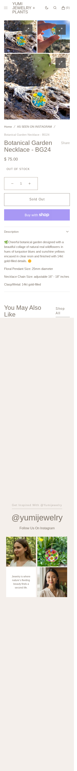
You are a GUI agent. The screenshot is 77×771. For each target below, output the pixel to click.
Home (8, 126)
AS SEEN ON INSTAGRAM (34, 126)
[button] (54, 7)
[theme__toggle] (46, 7)
